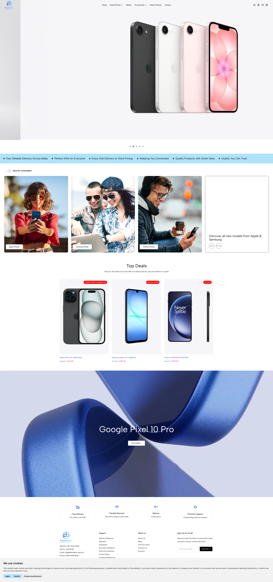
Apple (211, 245)
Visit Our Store (144, 545)
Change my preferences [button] (32, 576)
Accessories (139, 5)
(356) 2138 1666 (71, 556)
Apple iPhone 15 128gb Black (71, 358)
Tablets (129, 5)
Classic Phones (155, 5)
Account (141, 551)
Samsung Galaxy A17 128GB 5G (124, 358)
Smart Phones (115, 5)
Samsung (218, 245)
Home (104, 5)
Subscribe (205, 549)
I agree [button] (7, 576)
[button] (130, 146)
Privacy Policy (104, 554)
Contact (168, 5)
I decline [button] (17, 576)
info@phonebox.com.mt (74, 552)
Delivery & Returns (106, 538)
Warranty (102, 541)
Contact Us (142, 548)
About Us (141, 538)
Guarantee (103, 545)
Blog (140, 541)
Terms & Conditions (106, 551)
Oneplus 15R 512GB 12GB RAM (176, 358)
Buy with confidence (107, 548)
